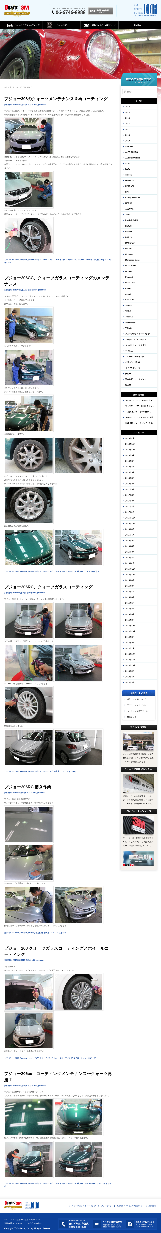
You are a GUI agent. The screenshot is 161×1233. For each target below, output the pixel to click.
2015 (17, 1183)
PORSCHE (130, 283)
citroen (128, 175)
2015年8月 (130, 586)
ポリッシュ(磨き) (35, 933)
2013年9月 (130, 671)
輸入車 (100, 259)
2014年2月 (130, 643)
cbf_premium (40, 104)
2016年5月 (130, 540)
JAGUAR (129, 209)
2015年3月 (130, 614)
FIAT (127, 192)
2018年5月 (130, 478)
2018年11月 (130, 444)
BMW (127, 169)
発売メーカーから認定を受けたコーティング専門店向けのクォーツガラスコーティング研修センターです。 (138, 800)
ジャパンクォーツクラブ (135, 345)
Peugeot (23, 259)
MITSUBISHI (130, 266)
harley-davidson (132, 197)
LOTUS (128, 237)
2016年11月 (130, 518)
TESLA (128, 311)
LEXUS (128, 226)
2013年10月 (130, 665)
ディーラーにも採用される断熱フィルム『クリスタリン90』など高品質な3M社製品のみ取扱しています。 (138, 842)
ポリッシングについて (136, 699)
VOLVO (128, 328)
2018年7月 (130, 467)
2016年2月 (130, 557)
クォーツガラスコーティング (23, 26)
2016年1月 (130, 563)
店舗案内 (137, 26)
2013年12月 (130, 654)
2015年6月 (130, 597)
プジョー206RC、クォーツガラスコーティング (48, 587)
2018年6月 (130, 472)
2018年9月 (130, 455)
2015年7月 (130, 592)
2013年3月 (130, 682)
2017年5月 (130, 495)
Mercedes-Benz (132, 260)
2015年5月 (130, 603)
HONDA (128, 203)
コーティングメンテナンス (65, 259)
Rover (128, 288)
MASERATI (130, 243)
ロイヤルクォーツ (132, 368)
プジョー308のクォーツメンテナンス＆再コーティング (56, 98)
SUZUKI (128, 305)
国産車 (128, 373)
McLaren (129, 254)
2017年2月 (130, 506)
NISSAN (129, 271)
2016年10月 (130, 523)
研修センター (132, 717)
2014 (127, 112)
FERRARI (129, 186)
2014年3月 (130, 637)
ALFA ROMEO (131, 152)
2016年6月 (130, 535)
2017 (127, 129)
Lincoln (128, 232)
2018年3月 (130, 484)
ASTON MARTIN (132, 158)
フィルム (129, 351)
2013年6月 (130, 677)
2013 (127, 107)
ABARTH (129, 146)
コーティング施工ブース (137, 711)
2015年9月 (130, 580)
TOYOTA (129, 317)
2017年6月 (130, 489)
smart (128, 294)
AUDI (127, 163)
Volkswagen (130, 322)
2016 (17, 259)
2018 (127, 135)
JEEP (127, 215)
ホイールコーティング (86, 259)
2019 (127, 141)
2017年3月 (130, 501)
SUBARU (129, 300)
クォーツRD (61, 26)
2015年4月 (130, 609)
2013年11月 (130, 660)
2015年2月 (130, 620)
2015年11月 (130, 569)
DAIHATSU (130, 180)
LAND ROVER (131, 220)
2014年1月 (130, 648)
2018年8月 (130, 461)
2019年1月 (130, 438)
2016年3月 (130, 552)
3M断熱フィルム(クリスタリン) (99, 26)
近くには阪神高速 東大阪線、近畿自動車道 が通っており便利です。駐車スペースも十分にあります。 (138, 758)
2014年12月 (130, 626)
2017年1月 (130, 512)
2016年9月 (130, 529)
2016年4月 (130, 546)
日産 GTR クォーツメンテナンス (139, 423)
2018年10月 (130, 450)
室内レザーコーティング (135, 379)
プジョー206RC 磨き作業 (27, 787)
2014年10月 (130, 631)
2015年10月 (130, 575)
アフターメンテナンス (136, 705)
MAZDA (128, 249)
